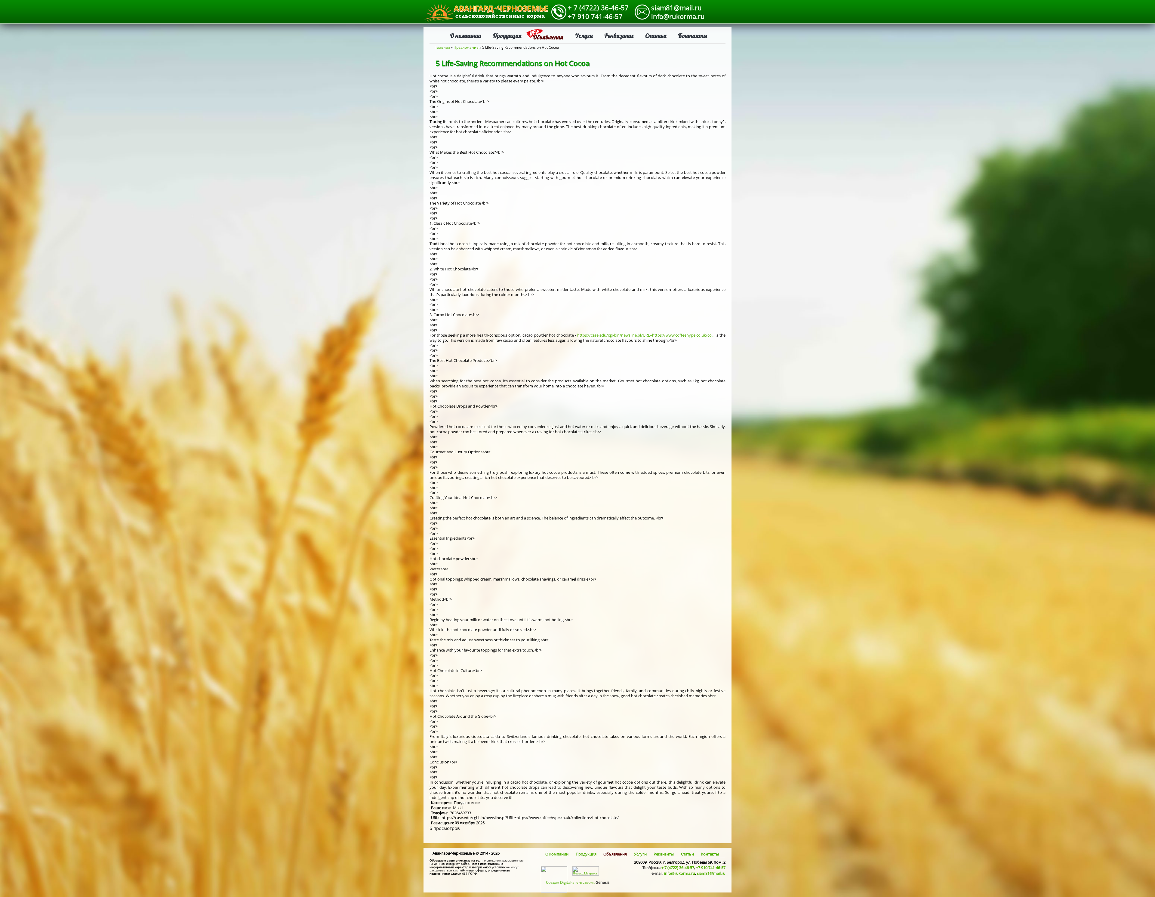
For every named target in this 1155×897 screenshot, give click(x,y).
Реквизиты (619, 35)
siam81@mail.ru (676, 7)
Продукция (507, 35)
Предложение (466, 47)
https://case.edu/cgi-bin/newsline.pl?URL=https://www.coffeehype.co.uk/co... (645, 335)
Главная (443, 47)
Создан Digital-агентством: (577, 882)
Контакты (692, 35)
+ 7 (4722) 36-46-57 (598, 7)
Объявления (548, 37)
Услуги (583, 35)
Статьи (656, 35)
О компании (465, 35)
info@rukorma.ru (678, 16)
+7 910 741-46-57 (595, 16)
